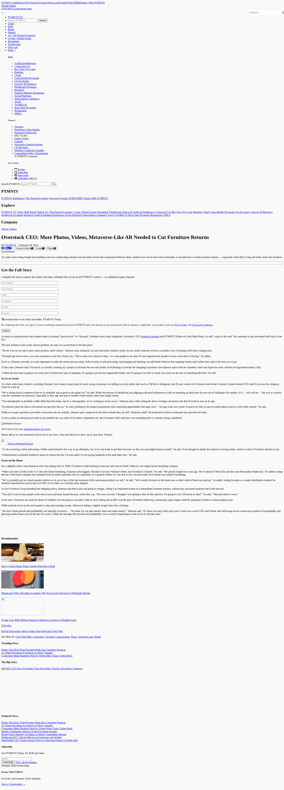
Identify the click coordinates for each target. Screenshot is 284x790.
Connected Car (22, 66)
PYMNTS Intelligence (13, 2)
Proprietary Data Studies (27, 129)
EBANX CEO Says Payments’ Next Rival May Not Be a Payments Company (42, 668)
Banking (18, 72)
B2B (10, 26)
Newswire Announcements (28, 144)
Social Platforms (22, 95)
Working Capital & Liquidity (29, 150)
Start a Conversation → (13, 784)
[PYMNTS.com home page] (16, 8)
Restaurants (20, 110)
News (74, 636)
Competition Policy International (31, 153)
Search (43, 20)
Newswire (53, 2)
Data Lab (13, 47)
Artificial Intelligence (25, 63)
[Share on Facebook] (2, 248)
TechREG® (20, 104)
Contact (12, 5)
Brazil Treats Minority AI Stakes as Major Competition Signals (33, 734)
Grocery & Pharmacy (25, 84)
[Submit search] (54, 184)
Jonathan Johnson (150, 336)
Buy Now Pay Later (25, 69)
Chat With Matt (23, 636)
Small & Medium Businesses (29, 92)
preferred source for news (37, 429)
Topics (10, 57)
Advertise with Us (27, 178)
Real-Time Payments (25, 107)
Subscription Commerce (26, 98)
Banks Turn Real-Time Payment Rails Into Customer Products (33, 649)
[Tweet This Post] (5, 248)
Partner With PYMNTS (92, 2)
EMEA (18, 113)
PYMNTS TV (15, 17)
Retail (11, 29)
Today (11, 23)
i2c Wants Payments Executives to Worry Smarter (27, 652)
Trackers (18, 126)
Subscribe (23, 172)
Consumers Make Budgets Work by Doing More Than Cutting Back (36, 655)
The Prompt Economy (36, 2)
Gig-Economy (21, 81)
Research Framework (25, 132)
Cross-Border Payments (26, 78)
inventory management (58, 636)
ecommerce (39, 636)
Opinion (18, 141)
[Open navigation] (2, 12)
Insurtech (19, 90)
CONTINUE (8, 762)
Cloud (17, 75)
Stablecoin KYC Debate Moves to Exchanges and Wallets (31, 737)
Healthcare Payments (25, 87)
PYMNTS (10, 245)
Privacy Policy (181, 325)
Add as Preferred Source (20, 443)
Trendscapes (14, 44)
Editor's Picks (21, 138)
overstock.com (85, 636)
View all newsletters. (26, 762)
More (11, 50)
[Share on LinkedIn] (8, 248)
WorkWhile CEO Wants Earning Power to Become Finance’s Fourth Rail (39, 740)
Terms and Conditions (202, 325)
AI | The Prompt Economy (22, 35)
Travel (17, 101)
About (4, 5)
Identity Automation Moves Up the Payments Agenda (29, 731)
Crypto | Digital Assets (19, 38)
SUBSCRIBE (73, 2)
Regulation (13, 41)
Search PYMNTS (10, 184)
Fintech (12, 32)
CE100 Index (21, 147)
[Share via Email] (10, 248)
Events (62, 2)
